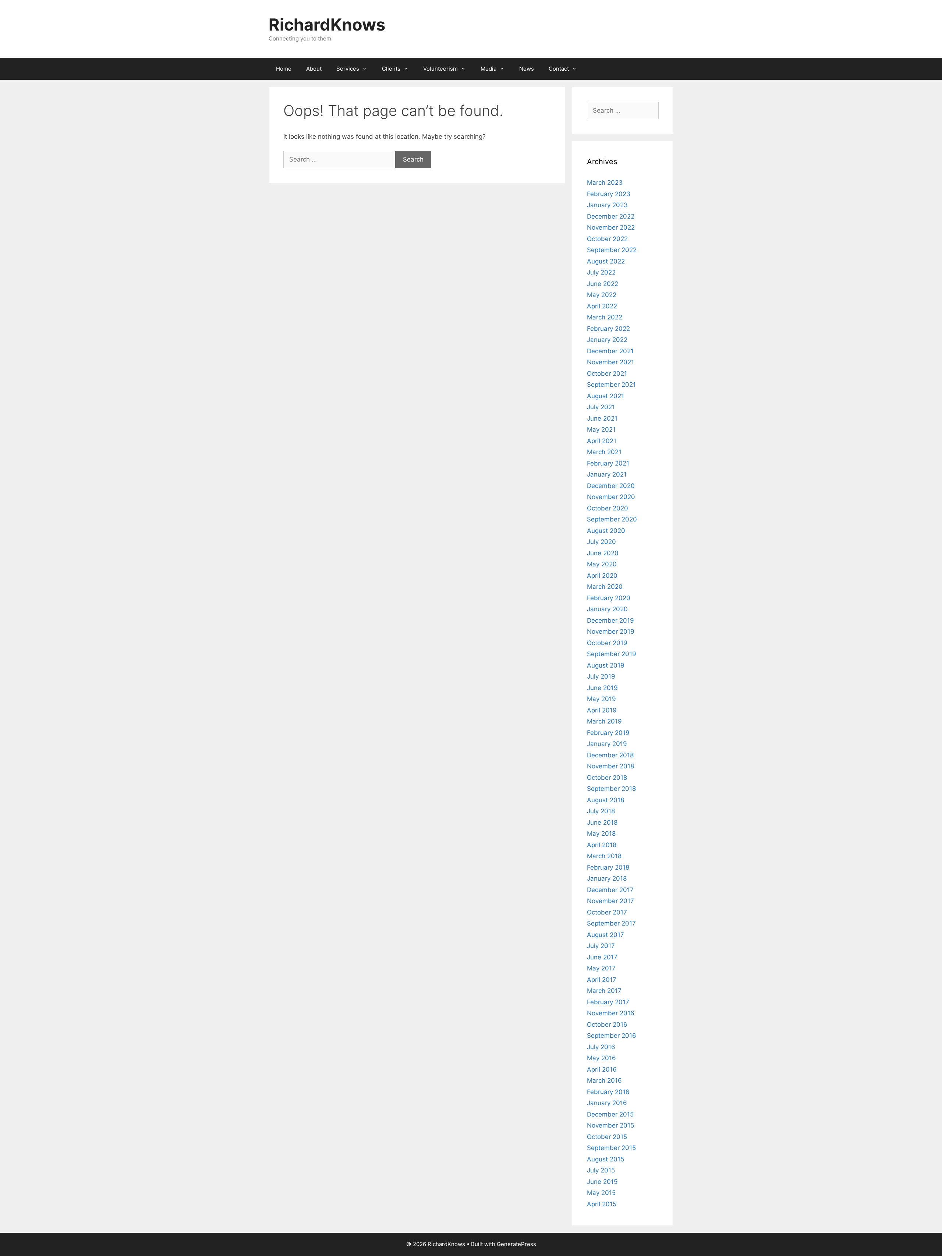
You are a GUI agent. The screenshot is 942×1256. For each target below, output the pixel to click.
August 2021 (605, 396)
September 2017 (611, 923)
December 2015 (610, 1114)
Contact (559, 68)
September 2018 (611, 788)
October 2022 (607, 239)
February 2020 (608, 598)
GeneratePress (516, 1244)
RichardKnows (327, 24)
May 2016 (601, 1058)
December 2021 (610, 351)
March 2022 (604, 317)
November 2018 (610, 766)
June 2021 (602, 418)
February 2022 (608, 328)
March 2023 (605, 182)
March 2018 (604, 856)
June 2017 (602, 957)
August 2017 (605, 934)
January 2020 (607, 609)
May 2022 (601, 294)
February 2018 (608, 867)
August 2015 (605, 1159)
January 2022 (607, 339)
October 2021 (607, 373)
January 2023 (607, 205)
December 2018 (610, 755)
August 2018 (605, 800)
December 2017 (610, 890)
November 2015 (610, 1125)
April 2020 (602, 575)
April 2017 (601, 979)
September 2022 (612, 250)
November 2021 (610, 362)
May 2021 (601, 429)
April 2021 (601, 441)
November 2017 (610, 901)
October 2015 (607, 1136)
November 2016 (610, 1013)
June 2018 (602, 822)
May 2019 (601, 699)
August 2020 (606, 530)
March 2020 (605, 586)
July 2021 (601, 407)
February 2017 (608, 1002)
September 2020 (612, 519)
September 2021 (611, 384)
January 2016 (607, 1103)
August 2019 (605, 665)
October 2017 (607, 912)
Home (283, 68)
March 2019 (604, 721)
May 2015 (601, 1192)
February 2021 (608, 463)
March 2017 (604, 990)
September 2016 (611, 1035)
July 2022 (601, 272)
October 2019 (607, 643)
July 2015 (601, 1170)
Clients (391, 68)
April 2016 (602, 1069)
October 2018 (607, 777)
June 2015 (602, 1181)
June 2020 (603, 553)
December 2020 (611, 485)
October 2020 (607, 508)
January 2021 (607, 474)
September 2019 (611, 654)
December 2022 (610, 216)
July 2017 (601, 945)
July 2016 (601, 1047)
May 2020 (602, 564)
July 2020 (601, 541)
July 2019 (601, 676)
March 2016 (604, 1080)
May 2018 (601, 833)
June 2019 (602, 687)
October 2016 (607, 1024)
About (314, 68)
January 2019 (607, 743)
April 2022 (602, 306)
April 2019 (602, 710)
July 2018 (601, 811)
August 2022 (606, 261)
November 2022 (611, 227)
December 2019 (610, 620)
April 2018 (601, 845)
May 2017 (601, 968)
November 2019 (610, 631)
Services (347, 68)
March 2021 (604, 452)
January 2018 (607, 878)
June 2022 (602, 283)
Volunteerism (440, 68)
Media (488, 68)
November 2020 (611, 496)
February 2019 (608, 732)
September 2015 (611, 1147)
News (526, 68)
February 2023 (608, 194)
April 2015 (601, 1204)
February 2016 (608, 1092)
